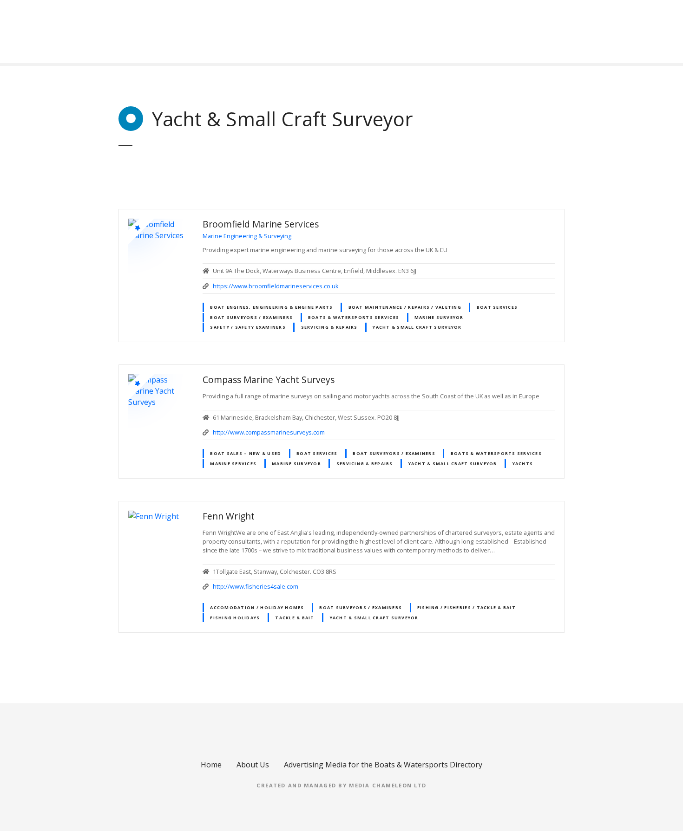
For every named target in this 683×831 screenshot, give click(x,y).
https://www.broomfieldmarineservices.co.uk (276, 286)
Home (211, 765)
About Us (252, 765)
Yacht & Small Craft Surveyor (417, 327)
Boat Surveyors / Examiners (251, 317)
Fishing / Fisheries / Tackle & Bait (466, 607)
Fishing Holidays (235, 618)
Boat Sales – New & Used (245, 453)
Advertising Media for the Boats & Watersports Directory (383, 765)
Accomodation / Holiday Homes (257, 607)
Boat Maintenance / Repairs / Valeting (404, 307)
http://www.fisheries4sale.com (255, 586)
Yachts (522, 464)
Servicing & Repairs (329, 327)
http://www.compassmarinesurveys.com (269, 432)
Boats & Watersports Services (353, 317)
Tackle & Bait (294, 618)
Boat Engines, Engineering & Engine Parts (271, 307)
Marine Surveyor (439, 317)
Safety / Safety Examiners (247, 327)
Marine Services (233, 464)
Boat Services (497, 307)
